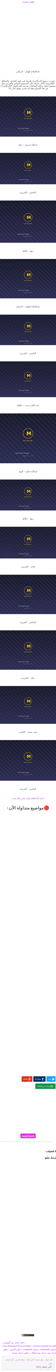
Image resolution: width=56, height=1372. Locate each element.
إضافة (25, 1079)
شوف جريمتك (39, 1360)
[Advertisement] (28, 7)
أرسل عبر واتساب (44, 1086)
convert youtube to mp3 (44, 1346)
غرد (49, 1079)
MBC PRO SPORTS (46, 1342)
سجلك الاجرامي (20, 1360)
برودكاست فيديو (38, 1339)
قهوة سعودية (28, 1)
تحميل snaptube (31, 1349)
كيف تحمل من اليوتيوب (13, 1342)
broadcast (31, 1342)
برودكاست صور (23, 1339)
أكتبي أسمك (30, 1360)
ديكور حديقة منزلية (20, 1353)
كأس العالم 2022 (44, 1367)
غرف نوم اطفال (38, 1353)
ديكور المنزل (15, 1349)
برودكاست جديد (8, 1339)
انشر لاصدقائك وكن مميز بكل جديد (28, 798)
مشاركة (38, 1079)
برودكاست (28, 1144)
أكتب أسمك (48, 1360)
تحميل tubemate (48, 1349)
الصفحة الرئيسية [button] (28, 1136)
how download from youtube (17, 1346)
